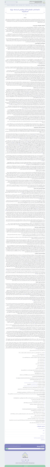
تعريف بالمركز (20, 5)
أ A (25, 14)
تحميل (6, 12)
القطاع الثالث (23, 461)
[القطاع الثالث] (37, 2)
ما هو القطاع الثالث (12, 5)
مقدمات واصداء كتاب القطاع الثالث (40, 424)
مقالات (32, 5)
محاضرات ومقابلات (27, 5)
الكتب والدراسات (40, 5)
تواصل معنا (8, 5)
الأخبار (23, 5)
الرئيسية (44, 5)
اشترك (7, 448)
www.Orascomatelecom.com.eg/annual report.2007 (30, 386)
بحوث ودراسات (35, 5)
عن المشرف (17, 5)
